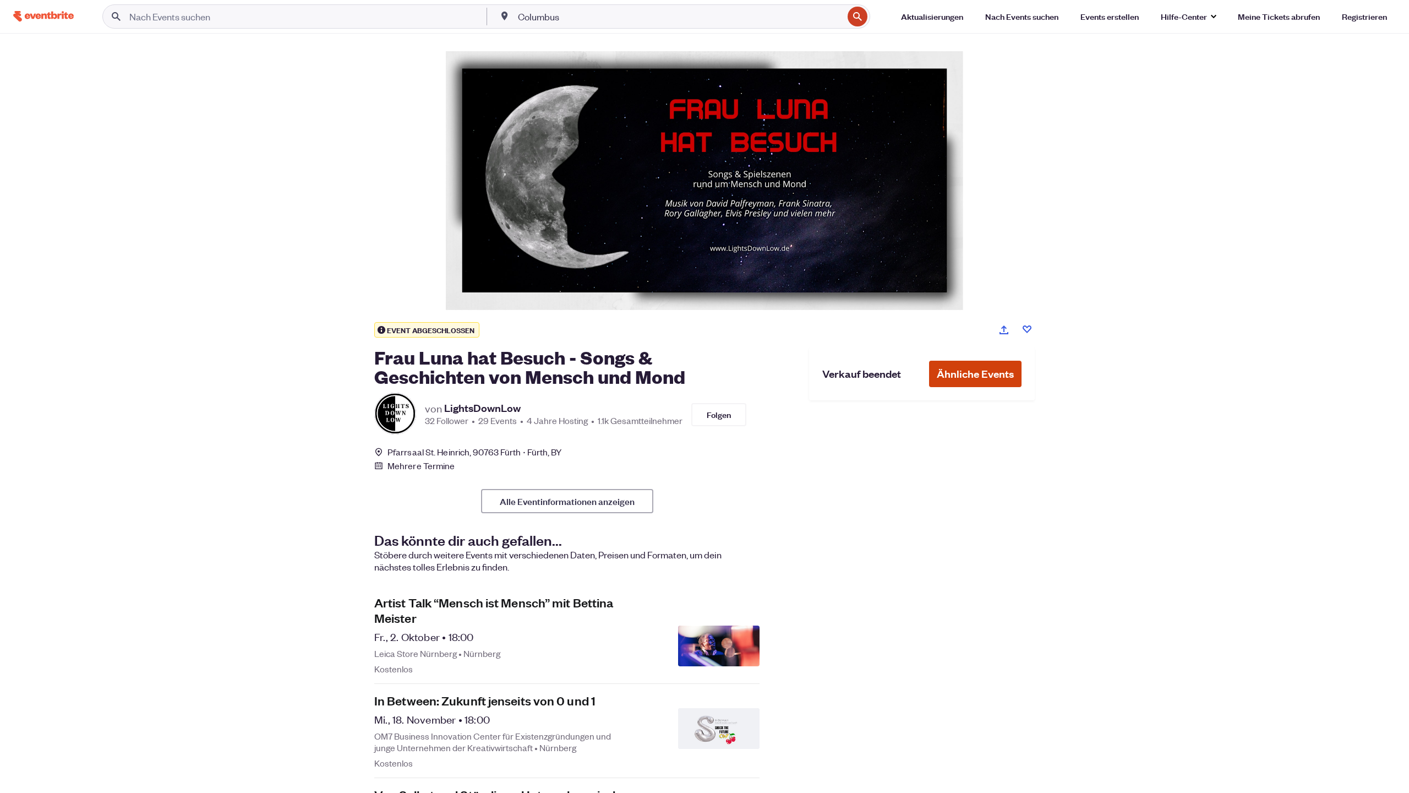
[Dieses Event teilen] (1004, 330)
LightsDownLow (482, 408)
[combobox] (679, 16)
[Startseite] (43, 16)
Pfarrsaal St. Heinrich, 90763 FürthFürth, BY (474, 452)
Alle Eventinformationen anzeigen (567, 501)
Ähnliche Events (975, 374)
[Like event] (1027, 329)
